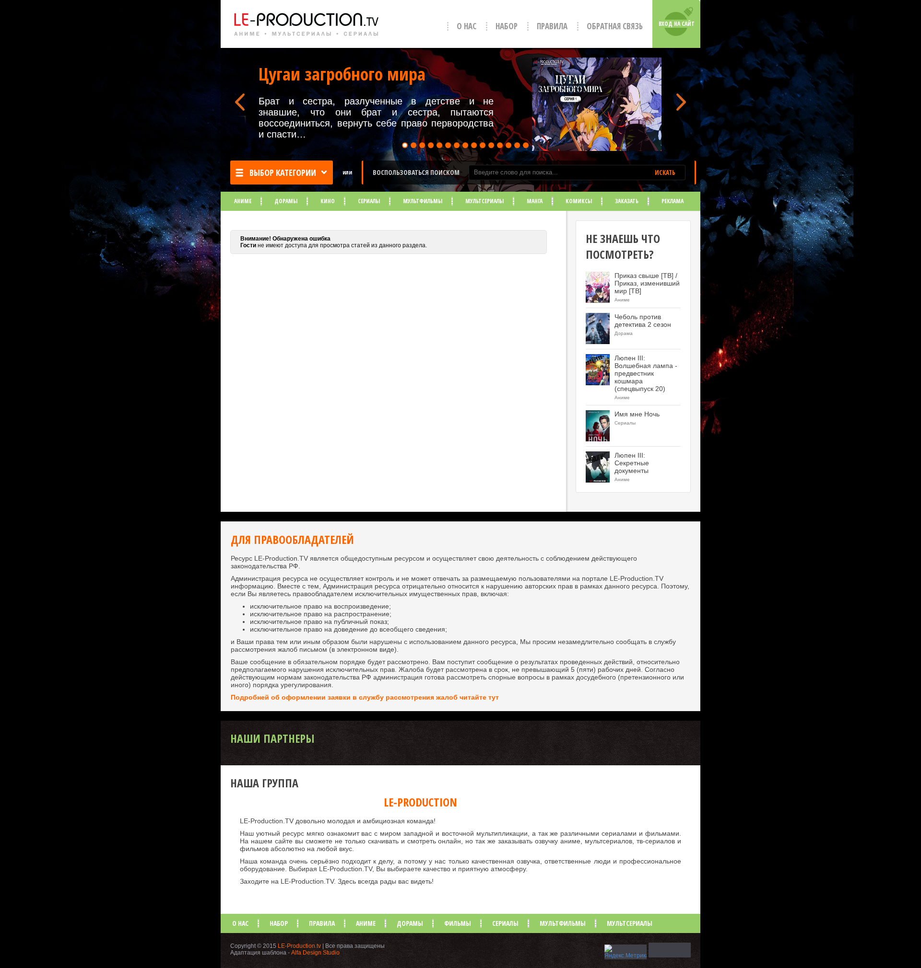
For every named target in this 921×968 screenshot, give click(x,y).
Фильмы (457, 923)
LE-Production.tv (299, 946)
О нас (466, 26)
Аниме (242, 201)
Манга (535, 201)
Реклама (672, 201)
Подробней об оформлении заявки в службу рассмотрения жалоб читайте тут (365, 697)
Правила (552, 26)
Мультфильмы (422, 201)
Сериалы (369, 201)
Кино (327, 201)
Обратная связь (615, 26)
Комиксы (579, 201)
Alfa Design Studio (315, 952)
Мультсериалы (484, 201)
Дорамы (285, 201)
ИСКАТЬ (665, 172)
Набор (507, 26)
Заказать (626, 201)
